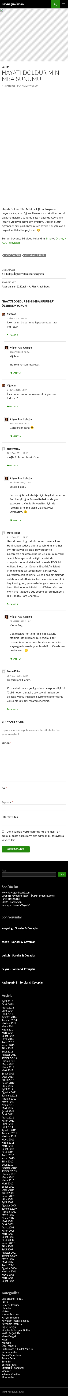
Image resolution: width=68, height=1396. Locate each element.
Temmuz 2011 (9, 1133)
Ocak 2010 (8, 1190)
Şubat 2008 (8, 1237)
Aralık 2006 (8, 1265)
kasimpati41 (9, 982)
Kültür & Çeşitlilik (11, 1333)
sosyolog (7, 928)
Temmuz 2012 (9, 1096)
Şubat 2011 (8, 1149)
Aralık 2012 (8, 1080)
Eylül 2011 (7, 1127)
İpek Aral (22, 86)
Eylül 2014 (7, 1014)
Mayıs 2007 (8, 1259)
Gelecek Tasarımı (10, 1305)
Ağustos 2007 (9, 1253)
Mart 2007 (7, 1262)
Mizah (5, 1340)
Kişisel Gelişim (9, 1327)
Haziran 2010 (9, 1174)
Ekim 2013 (7, 1048)
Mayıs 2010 (8, 1177)
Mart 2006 (7, 1278)
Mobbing (6, 1343)
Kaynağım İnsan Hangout (15, 1321)
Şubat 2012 (8, 1111)
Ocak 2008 (8, 1240)
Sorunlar (6, 1362)
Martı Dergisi (9, 1336)
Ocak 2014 (8, 1039)
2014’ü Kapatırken (12, 902)
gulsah (6, 955)
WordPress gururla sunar (13, 1392)
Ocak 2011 (8, 1152)
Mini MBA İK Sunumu (35, 255)
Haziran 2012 (9, 1099)
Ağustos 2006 (9, 1268)
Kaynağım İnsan (13, 4)
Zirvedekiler (8, 1377)
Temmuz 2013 (9, 1058)
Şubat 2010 (8, 1187)
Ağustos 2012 (9, 1092)
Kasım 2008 (8, 1231)
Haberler (6, 1308)
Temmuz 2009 (9, 1209)
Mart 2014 (7, 1033)
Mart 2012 (7, 1108)
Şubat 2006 (8, 1281)
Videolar (6, 1371)
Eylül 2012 (7, 1089)
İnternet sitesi (10, 817)
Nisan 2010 (8, 1180)
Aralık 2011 (8, 1118)
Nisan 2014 (8, 1030)
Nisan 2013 (8, 1067)
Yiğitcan (11, 314)
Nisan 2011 (8, 1143)
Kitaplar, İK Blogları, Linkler (16, 1330)
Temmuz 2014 (9, 1020)
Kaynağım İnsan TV (12, 1324)
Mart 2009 (7, 1221)
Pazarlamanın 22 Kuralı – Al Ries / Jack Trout (26, 285)
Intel (49, 238)
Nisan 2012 (8, 1105)
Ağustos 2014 (9, 1017)
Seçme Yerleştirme (11, 1355)
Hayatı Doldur (12, 255)
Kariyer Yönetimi (10, 1318)
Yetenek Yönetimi (11, 1374)
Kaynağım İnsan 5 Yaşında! (16, 905)
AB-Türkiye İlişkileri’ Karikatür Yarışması (23, 272)
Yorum (7, 742)
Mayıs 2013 (8, 1064)
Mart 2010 (7, 1184)
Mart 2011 (7, 1146)
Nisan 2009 (8, 1218)
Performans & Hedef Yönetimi (18, 1349)
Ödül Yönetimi (9, 1346)
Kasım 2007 (8, 1243)
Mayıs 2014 (8, 1026)
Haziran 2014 (9, 1023)
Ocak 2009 (8, 1224)
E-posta (7, 802)
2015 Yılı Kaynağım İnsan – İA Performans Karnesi (28, 896)
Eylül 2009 (7, 1202)
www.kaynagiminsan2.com (16, 893)
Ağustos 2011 (9, 1130)
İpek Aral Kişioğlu (22, 348)
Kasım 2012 (8, 1083)
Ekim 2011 (7, 1124)
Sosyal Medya (9, 1365)
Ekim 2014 (7, 1011)
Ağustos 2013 (9, 1055)
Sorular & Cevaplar (27, 928)
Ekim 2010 (7, 1162)
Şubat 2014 (8, 1036)
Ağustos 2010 (9, 1168)
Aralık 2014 (8, 1008)
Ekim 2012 (7, 1086)
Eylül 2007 (7, 1250)
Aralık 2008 (8, 1228)
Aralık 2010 (8, 1155)
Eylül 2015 (7, 1001)
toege (5, 942)
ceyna (5, 969)
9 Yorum (33, 86)
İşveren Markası (10, 1314)
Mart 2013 (7, 1070)
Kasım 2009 (8, 1196)
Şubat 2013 (8, 1074)
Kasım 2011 (8, 1121)
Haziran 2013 (9, 1061)
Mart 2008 (7, 1234)
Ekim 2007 (7, 1246)
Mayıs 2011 (8, 1140)
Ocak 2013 (8, 1077)
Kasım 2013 (8, 1045)
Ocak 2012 (8, 1114)
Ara (4, 871)
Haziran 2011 (9, 1136)
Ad (4, 787)
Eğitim (5, 67)
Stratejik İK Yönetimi (13, 1368)
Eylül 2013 (7, 1052)
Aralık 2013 (8, 1042)
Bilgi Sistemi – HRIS (12, 1299)
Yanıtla (14, 335)
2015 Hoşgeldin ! (11, 899)
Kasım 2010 (8, 1158)
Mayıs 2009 (8, 1215)
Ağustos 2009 (9, 1206)
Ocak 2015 (8, 1004)
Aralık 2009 (8, 1193)
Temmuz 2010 (9, 1171)
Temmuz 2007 (9, 1256)
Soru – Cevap (9, 1358)
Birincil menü (64, 4)
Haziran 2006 (9, 1272)
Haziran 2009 (9, 1212)
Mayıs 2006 (8, 1275)
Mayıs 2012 (8, 1102)
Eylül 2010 (7, 1165)
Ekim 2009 (7, 1199)
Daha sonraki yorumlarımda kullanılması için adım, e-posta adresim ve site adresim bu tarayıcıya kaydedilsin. (33, 835)
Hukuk (5, 1311)
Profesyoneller (9, 1352)
